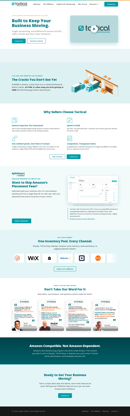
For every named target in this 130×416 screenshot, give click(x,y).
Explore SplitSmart (21, 221)
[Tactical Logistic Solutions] (19, 4)
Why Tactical (82, 4)
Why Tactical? (57, 157)
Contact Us (111, 4)
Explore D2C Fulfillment (65, 269)
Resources (93, 4)
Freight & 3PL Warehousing (65, 4)
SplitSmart (36, 4)
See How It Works (36, 41)
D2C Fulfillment (48, 4)
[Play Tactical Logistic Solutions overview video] (94, 29)
